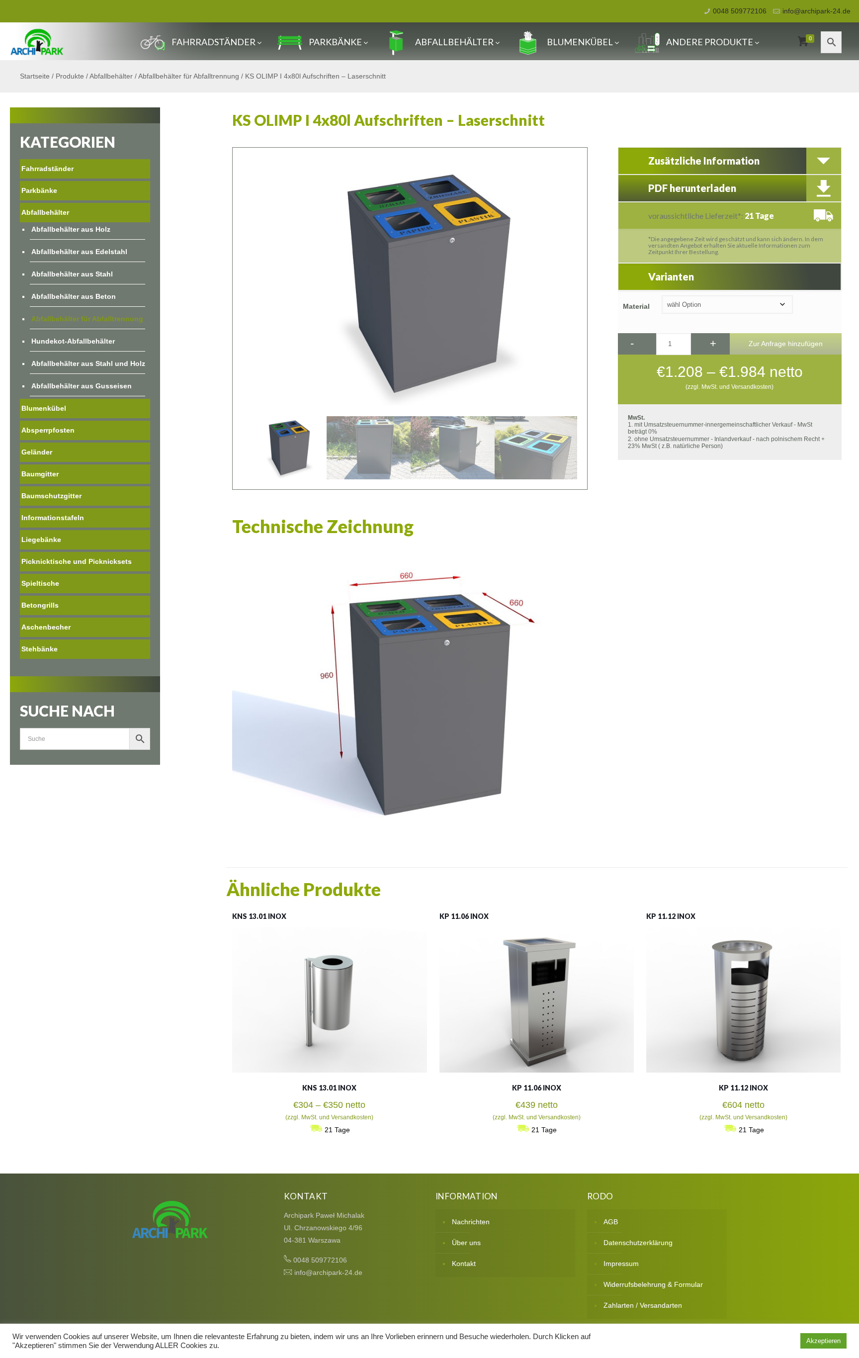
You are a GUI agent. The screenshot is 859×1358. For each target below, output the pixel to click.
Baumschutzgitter (51, 496)
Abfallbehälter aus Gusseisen (81, 386)
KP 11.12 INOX (670, 916)
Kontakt (464, 1263)
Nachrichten (471, 1222)
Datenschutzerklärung (638, 1243)
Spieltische (40, 583)
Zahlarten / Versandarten (642, 1305)
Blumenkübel (579, 41)
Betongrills (40, 605)
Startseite (35, 76)
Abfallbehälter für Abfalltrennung (188, 76)
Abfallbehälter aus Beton (73, 296)
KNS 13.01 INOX (259, 916)
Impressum (621, 1263)
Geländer (36, 452)
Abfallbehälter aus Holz (70, 229)
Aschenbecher (46, 627)
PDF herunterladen (692, 188)
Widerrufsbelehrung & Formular (653, 1284)
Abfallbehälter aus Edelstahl (79, 252)
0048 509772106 (740, 11)
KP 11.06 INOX (464, 916)
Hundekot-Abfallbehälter (73, 341)
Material (636, 306)
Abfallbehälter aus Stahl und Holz (88, 363)
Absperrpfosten (48, 430)
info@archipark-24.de (816, 11)
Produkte (70, 76)
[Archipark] (37, 41)
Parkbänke (335, 41)
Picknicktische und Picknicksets (76, 561)
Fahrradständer (213, 41)
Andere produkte (710, 41)
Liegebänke (41, 539)
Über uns (466, 1243)
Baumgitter (40, 474)
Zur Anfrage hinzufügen (786, 344)
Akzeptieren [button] (823, 1341)
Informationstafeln (52, 518)
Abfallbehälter (454, 41)
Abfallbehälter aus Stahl (72, 274)
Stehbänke (39, 649)
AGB (610, 1222)
